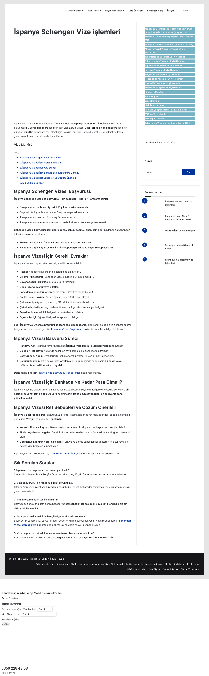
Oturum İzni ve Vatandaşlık (180, 230)
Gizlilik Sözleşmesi (154, 105)
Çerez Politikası (153, 101)
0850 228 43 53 (14, 668)
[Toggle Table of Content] (16, 153)
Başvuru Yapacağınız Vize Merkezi (19, 609)
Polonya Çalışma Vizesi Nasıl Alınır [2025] (166, 110)
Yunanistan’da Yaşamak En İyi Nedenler (165, 57)
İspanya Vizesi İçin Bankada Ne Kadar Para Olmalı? (50, 172)
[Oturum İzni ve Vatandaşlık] (154, 235)
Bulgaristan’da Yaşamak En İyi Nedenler (165, 61)
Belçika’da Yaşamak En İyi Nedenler (163, 74)
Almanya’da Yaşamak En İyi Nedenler (164, 87)
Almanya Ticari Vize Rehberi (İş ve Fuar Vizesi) (169, 44)
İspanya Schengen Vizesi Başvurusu (42, 157)
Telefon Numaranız (11, 603)
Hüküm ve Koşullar (154, 92)
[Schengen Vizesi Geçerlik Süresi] (154, 250)
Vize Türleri (93, 10)
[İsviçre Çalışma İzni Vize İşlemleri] (154, 206)
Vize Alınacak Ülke (11, 614)
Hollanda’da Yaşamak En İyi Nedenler (164, 79)
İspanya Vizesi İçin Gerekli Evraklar (42, 162)
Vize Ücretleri (136, 10)
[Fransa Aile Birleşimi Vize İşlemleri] (154, 264)
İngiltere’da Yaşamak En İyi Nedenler (163, 65)
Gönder (5, 624)
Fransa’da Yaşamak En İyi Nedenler (163, 83)
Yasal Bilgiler (151, 96)
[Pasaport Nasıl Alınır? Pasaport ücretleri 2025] (154, 220)
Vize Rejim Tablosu (154, 118)
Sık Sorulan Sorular (32, 182)
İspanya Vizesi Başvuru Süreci (39, 167)
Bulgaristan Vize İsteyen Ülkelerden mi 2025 (167, 123)
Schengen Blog (155, 10)
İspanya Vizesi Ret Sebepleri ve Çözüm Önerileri (49, 177)
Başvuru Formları (113, 10)
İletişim (171, 10)
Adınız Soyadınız (10, 598)
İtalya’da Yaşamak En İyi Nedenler (162, 70)
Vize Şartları (75, 10)
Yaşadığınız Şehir (10, 619)
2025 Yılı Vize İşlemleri (156, 114)
